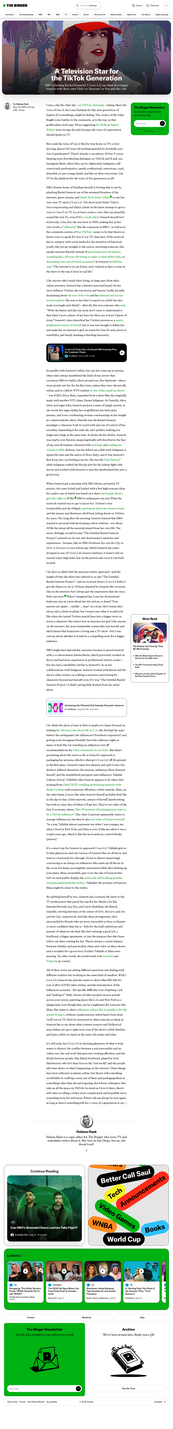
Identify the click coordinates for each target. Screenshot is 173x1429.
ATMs (70, 498)
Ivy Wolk (101, 125)
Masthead (86, 1317)
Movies (75, 14)
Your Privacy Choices (35, 1402)
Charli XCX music (95, 197)
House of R (52, 1298)
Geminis (108, 956)
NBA (40, 14)
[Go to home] (15, 5)
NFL (49, 14)
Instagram (158, 1402)
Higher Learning (162, 14)
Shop (142, 1317)
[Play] (122, 352)
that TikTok (84, 232)
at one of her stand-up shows (107, 390)
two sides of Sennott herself (107, 819)
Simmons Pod (99, 14)
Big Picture (131, 14)
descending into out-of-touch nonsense (69, 261)
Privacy (22, 1402)
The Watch (146, 14)
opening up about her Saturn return (102, 508)
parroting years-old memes (104, 252)
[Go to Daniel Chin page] (12, 1235)
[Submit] (162, 123)
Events (86, 14)
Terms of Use (12, 1402)
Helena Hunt (22, 104)
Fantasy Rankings (26, 14)
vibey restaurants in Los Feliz (90, 750)
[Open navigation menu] (166, 5)
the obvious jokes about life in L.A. (77, 730)
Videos (139, 5)
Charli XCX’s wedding (76, 784)
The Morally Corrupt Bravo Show (22, 1297)
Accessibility (51, 1402)
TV (66, 14)
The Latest (9, 14)
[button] (87, 5)
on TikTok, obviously (91, 105)
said (122, 305)
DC (13, 1222)
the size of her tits (78, 295)
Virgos (50, 961)
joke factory (112, 459)
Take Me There (128, 1388)
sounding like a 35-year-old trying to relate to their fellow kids (83, 256)
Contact (31, 1317)
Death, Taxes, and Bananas (97, 1298)
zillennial (69, 227)
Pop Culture (57, 1285)
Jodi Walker (71, 709)
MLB (58, 14)
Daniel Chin (23, 1234)
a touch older (90, 217)
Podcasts (154, 5)
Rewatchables (116, 14)
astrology (96, 445)
